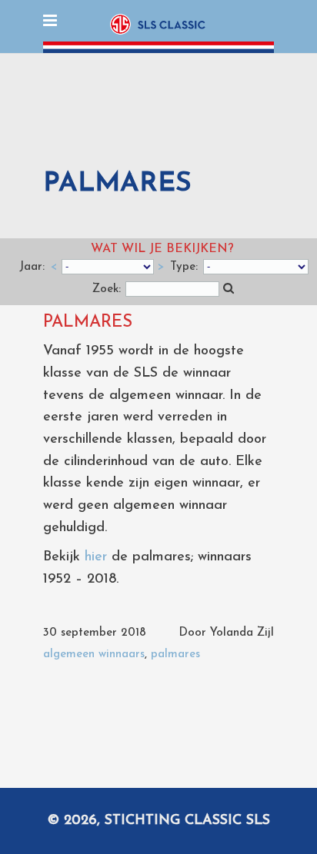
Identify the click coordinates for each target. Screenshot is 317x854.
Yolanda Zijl (242, 633)
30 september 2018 (94, 633)
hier (96, 557)
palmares (175, 654)
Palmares (87, 322)
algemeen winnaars (94, 654)
